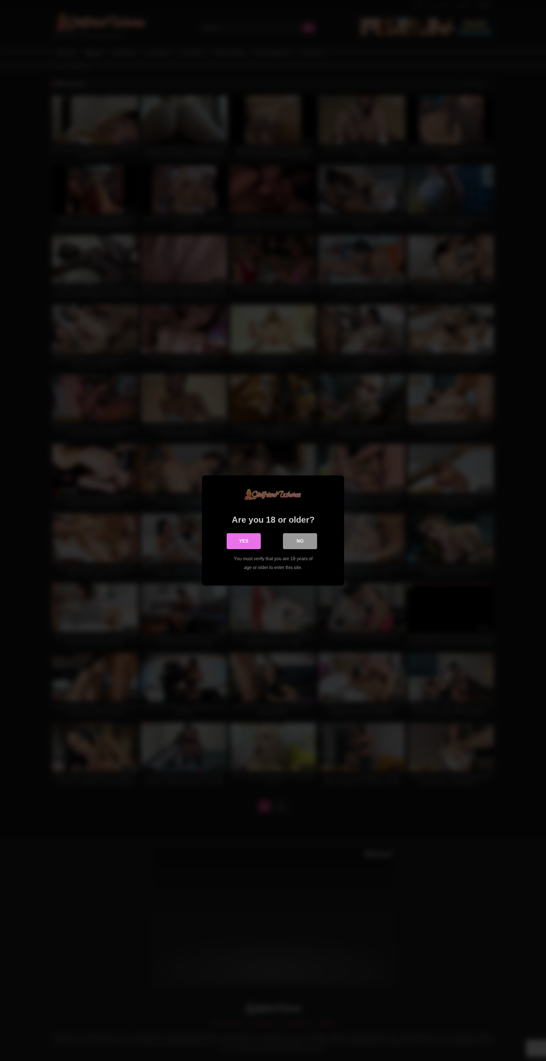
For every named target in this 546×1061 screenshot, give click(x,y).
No (300, 541)
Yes (244, 541)
